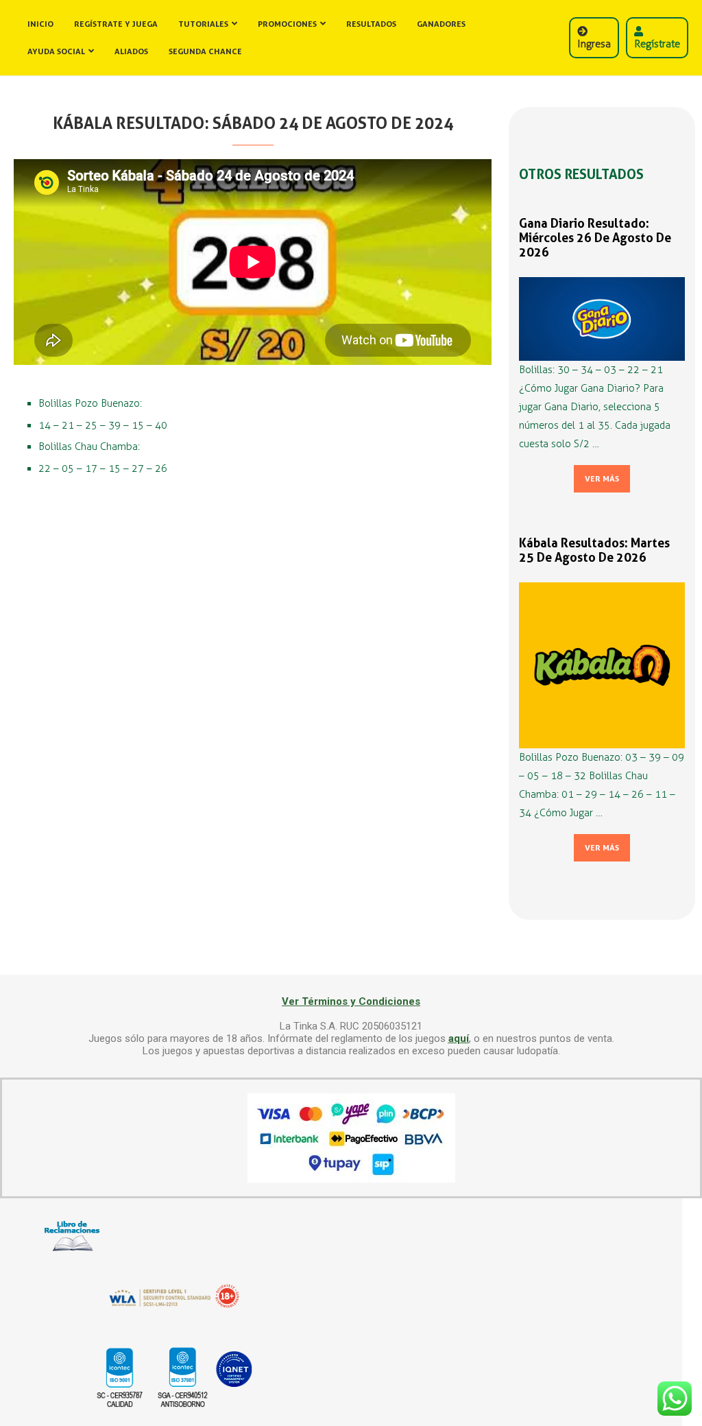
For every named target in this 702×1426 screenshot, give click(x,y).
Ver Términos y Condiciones (351, 1001)
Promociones (287, 24)
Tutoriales (203, 24)
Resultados (371, 24)
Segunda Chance (205, 51)
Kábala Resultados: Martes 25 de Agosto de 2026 (594, 550)
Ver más (602, 479)
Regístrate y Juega (116, 24)
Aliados (131, 51)
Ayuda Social (56, 51)
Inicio (40, 24)
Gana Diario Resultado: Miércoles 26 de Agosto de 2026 (595, 237)
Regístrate (657, 44)
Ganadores (441, 24)
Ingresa (594, 44)
